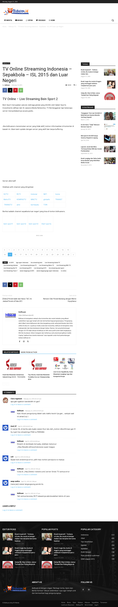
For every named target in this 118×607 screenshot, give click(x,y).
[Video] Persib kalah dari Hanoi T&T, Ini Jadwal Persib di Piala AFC (17, 300)
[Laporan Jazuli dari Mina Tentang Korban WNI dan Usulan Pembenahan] (109, 149)
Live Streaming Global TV (52, 262)
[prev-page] (4, 383)
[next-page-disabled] (7, 383)
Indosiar (34, 194)
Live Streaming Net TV (10, 268)
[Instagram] (25, 341)
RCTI (19, 194)
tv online (63, 271)
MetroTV (7, 199)
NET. (45, 194)
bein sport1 (8, 224)
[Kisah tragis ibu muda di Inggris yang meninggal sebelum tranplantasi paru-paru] (111, 84)
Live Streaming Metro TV (46, 265)
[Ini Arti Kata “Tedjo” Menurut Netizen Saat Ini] (109, 127)
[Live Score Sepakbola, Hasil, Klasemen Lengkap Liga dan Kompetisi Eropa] (64, 363)
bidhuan (7, 85)
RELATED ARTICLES (11, 352)
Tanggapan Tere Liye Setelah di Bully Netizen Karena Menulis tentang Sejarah (91, 115)
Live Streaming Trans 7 (10, 271)
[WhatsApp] (20, 90)
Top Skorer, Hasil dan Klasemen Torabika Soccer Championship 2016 (39, 377)
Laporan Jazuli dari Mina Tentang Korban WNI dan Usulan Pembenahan (91, 149)
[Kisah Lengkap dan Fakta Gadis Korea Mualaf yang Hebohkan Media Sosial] (109, 160)
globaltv (46, 199)
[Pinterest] (15, 90)
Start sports (46, 224)
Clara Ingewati (16, 399)
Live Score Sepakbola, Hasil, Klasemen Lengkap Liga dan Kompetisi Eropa (63, 374)
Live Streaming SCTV (40, 268)
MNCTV (34, 199)
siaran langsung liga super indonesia (47, 271)
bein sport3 (33, 224)
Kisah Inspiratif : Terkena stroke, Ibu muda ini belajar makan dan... (89, 72)
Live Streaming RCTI (25, 268)
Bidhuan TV (12, 27)
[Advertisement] (57, 11)
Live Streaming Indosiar (11, 265)
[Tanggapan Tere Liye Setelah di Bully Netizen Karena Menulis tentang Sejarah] (109, 116)
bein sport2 (21, 224)
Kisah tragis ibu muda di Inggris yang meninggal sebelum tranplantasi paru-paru (91, 83)
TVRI (45, 205)
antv (18, 205)
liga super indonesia (22, 262)
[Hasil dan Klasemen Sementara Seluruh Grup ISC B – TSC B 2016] (14, 365)
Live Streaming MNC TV (63, 265)
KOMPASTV (21, 199)
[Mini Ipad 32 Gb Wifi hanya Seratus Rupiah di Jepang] (109, 139)
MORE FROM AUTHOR (29, 352)
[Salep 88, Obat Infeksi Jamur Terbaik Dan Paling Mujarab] (109, 96)
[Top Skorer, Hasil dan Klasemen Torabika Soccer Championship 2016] (39, 365)
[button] (112, 20)
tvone (57, 194)
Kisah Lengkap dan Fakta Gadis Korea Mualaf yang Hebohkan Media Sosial (91, 160)
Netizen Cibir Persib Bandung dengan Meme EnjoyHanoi (59, 300)
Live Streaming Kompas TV (28, 265)
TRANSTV (8, 205)
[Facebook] (5, 90)
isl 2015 (11, 262)
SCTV (6, 194)
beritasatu (35, 205)
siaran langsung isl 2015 (27, 271)
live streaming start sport (56, 268)
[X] (10, 90)
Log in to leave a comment (21, 404)
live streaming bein (36, 262)
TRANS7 (58, 199)
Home (4, 27)
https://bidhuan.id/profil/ (26, 315)
